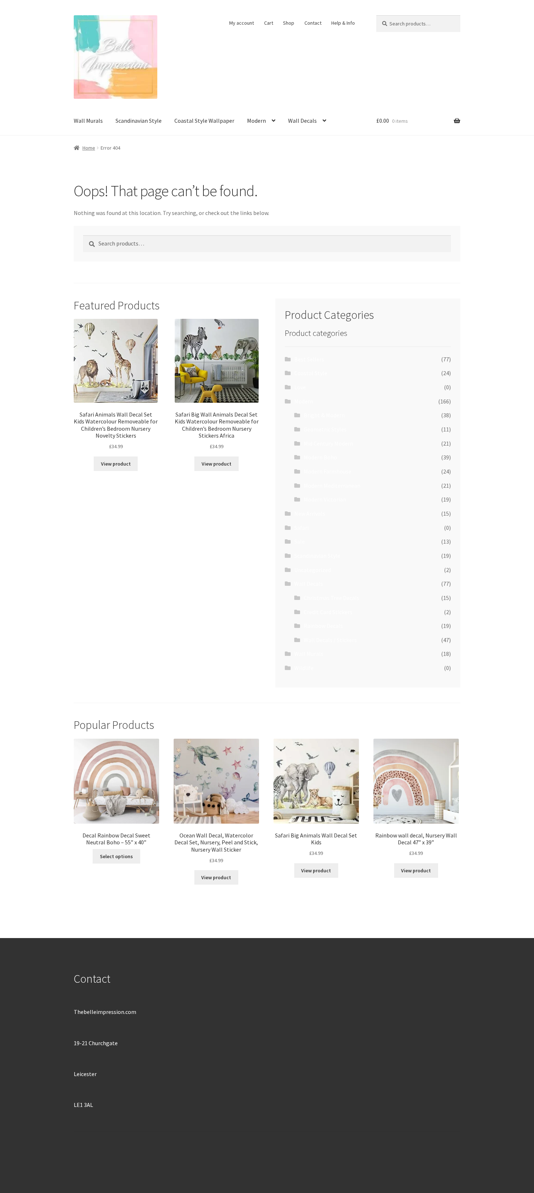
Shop (288, 23)
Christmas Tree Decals (331, 597)
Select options (116, 856)
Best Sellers (309, 359)
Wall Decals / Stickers (330, 640)
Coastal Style (310, 373)
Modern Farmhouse (327, 471)
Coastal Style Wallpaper (204, 120)
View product (116, 463)
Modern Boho (320, 457)
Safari (301, 527)
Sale (299, 541)
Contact (312, 23)
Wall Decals (302, 120)
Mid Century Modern (328, 443)
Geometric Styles (325, 429)
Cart (268, 23)
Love (300, 387)
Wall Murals (88, 120)
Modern (256, 120)
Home (88, 148)
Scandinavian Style (139, 120)
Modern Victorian (325, 499)
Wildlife (303, 667)
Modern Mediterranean (332, 485)
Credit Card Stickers (328, 612)
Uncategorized (312, 569)
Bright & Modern (324, 415)
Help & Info (343, 23)
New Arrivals (309, 513)
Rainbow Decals (323, 625)
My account (241, 23)
